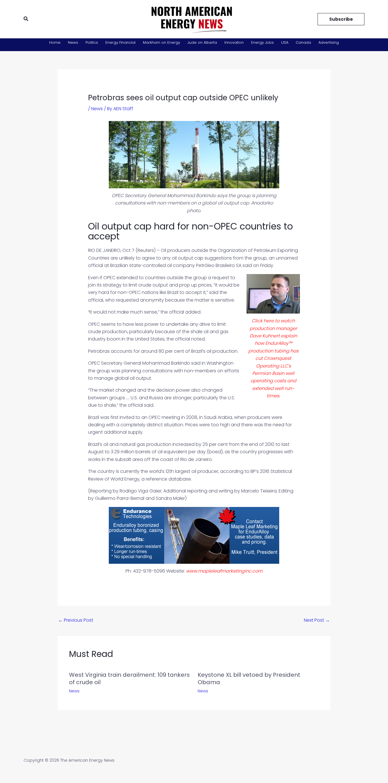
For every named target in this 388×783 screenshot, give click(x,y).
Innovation (234, 42)
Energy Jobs (262, 42)
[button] (26, 19)
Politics (91, 42)
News (73, 42)
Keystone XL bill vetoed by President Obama (249, 678)
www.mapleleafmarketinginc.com (224, 571)
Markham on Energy (161, 42)
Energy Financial (120, 42)
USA (284, 42)
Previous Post (75, 620)
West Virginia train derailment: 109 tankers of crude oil (129, 678)
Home (55, 42)
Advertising (328, 42)
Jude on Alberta (202, 42)
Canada (303, 42)
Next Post (317, 620)
